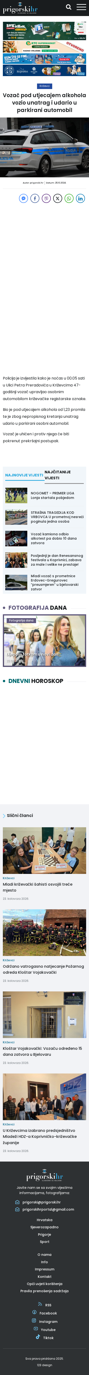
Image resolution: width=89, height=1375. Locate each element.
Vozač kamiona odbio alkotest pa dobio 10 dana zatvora (54, 538)
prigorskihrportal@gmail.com (48, 1209)
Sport (44, 1241)
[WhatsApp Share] (69, 198)
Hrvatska (44, 1220)
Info (44, 1262)
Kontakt (45, 1276)
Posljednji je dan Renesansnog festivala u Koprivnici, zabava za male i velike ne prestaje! (57, 560)
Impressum (44, 1269)
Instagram (48, 1321)
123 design (44, 1365)
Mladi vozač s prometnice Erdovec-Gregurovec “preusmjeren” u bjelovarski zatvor (54, 583)
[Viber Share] (46, 198)
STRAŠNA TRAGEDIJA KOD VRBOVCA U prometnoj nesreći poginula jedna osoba (57, 517)
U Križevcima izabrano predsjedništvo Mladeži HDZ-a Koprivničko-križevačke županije (40, 1137)
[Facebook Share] (34, 198)
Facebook (48, 1313)
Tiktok (48, 1338)
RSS (48, 1305)
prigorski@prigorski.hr (42, 1202)
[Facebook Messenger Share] (23, 198)
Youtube (48, 1329)
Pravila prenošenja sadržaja (44, 1291)
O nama (44, 1254)
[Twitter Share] (57, 198)
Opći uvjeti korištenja (44, 1283)
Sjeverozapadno (44, 1227)
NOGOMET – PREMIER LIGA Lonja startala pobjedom (52, 495)
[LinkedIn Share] (80, 198)
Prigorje (44, 1234)
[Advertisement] (44, 244)
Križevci (45, 86)
